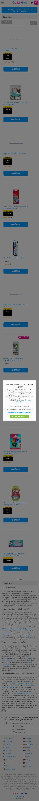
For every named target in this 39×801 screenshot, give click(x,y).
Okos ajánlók (28, 409)
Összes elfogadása (19, 416)
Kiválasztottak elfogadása (19, 413)
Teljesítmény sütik (15, 409)
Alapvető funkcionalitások (20, 406)
